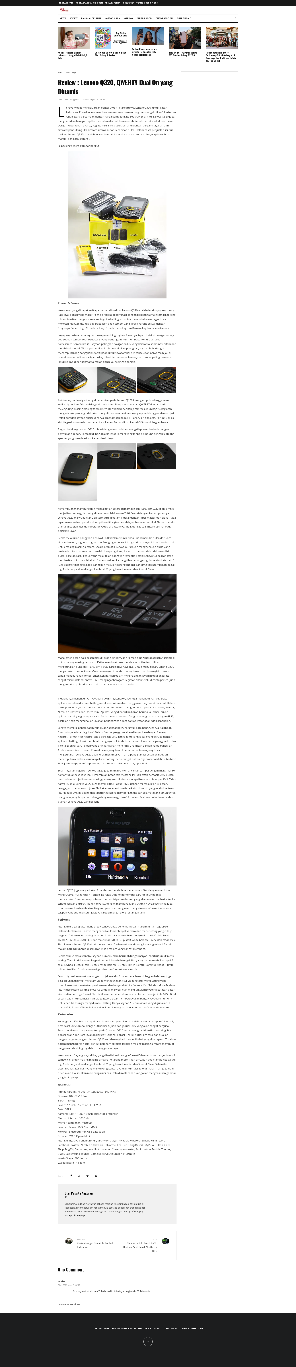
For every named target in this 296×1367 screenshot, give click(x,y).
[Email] (96, 1176)
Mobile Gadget (88, 99)
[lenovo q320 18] (117, 846)
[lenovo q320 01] (117, 224)
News (63, 18)
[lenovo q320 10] (77, 391)
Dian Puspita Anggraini (68, 99)
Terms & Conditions (147, 3)
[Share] (71, 1176)
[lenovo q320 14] (116, 468)
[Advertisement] (209, 103)
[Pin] (87, 1176)
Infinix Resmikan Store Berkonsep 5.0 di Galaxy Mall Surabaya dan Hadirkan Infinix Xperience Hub (221, 56)
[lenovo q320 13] (77, 500)
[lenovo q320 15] (156, 468)
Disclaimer (128, 3)
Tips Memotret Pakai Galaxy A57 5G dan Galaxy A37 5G (183, 54)
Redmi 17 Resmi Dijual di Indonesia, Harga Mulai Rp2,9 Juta (72, 55)
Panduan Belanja (91, 18)
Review (74, 18)
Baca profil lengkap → (76, 1215)
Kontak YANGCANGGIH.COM (89, 3)
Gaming (128, 18)
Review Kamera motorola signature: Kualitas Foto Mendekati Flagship (144, 52)
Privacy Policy (112, 3)
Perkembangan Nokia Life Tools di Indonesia (95, 1243)
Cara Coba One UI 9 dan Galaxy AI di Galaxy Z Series (110, 54)
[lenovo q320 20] (116, 391)
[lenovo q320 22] (117, 613)
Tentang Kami (66, 3)
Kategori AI (111, 18)
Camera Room (144, 18)
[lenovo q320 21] (156, 391)
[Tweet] (79, 1176)
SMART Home (184, 18)
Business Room (164, 18)
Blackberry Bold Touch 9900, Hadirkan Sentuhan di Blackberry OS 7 (140, 1245)
